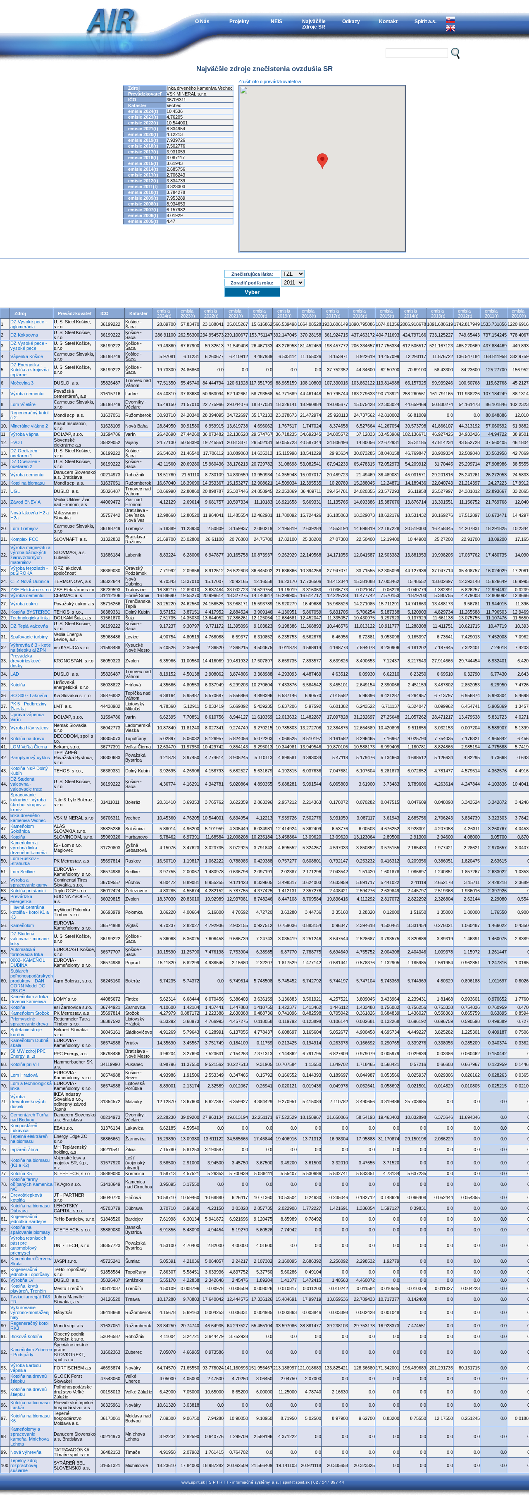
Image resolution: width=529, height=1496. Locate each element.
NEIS (276, 21)
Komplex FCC (24, 539)
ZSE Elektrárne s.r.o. (31, 589)
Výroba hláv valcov (29, 727)
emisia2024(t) (164, 313)
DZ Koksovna (24, 334)
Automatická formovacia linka (26, 952)
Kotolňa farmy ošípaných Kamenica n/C (31, 1184)
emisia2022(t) (211, 313)
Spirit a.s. (425, 21)
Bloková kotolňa (26, 1336)
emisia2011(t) (492, 313)
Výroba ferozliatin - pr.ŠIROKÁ (29, 571)
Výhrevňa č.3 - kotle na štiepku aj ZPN (30, 647)
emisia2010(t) (519, 313)
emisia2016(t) (360, 313)
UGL (15, 491)
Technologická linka (30, 617)
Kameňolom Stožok (29, 1013)
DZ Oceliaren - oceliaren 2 (25, 464)
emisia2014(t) (411, 313)
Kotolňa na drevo (27, 738)
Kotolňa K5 (21, 1173)
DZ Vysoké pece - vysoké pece (28, 346)
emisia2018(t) (309, 313)
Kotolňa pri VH (24, 1064)
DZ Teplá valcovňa (29, 626)
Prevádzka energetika (21, 899)
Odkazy (351, 21)
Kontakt (388, 21)
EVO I (16, 442)
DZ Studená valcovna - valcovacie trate (26, 784)
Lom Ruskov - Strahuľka (24, 861)
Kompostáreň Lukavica (23, 1128)
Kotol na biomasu (27, 482)
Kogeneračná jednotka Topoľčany (30, 1272)
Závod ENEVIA (25, 501)
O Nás (202, 21)
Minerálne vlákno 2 (29, 425)
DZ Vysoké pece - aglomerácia (28, 324)
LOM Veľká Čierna (28, 746)
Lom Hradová (24, 1075)
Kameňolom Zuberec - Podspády (31, 1352)
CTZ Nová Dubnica (29, 581)
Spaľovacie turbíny (29, 636)
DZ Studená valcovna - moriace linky (29, 938)
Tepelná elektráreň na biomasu (29, 1139)
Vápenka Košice (26, 356)
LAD (14, 674)
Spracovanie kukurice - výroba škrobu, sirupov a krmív (28, 802)
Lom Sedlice (22, 871)
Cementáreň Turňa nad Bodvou (29, 1117)
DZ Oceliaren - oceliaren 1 (25, 453)
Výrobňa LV (21, 1280)
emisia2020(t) (260, 313)
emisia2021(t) (236, 313)
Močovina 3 (21, 382)
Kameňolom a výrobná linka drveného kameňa (28, 847)
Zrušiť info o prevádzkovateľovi (269, 81)
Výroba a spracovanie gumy (29, 882)
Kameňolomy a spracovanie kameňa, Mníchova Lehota (29, 1436)
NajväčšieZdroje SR (314, 24)
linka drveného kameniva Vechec (28, 818)
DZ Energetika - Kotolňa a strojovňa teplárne (29, 369)
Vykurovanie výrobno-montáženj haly (29, 1312)
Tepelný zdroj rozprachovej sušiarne (23, 1465)
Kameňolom (22, 925)
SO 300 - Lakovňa (28, 695)
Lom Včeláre (23, 404)
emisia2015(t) (387, 313)
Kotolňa (17, 684)
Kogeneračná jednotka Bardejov (28, 1219)
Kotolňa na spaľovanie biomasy (30, 1230)
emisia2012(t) (465, 313)
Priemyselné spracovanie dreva (29, 1021)
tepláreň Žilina (24, 1149)
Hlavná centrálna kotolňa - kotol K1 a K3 (29, 912)
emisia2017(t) (333, 313)
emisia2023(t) (188, 313)
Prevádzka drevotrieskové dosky (25, 660)
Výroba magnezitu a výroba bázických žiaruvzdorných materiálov (30, 555)
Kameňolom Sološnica (22, 829)
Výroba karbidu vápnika (25, 1368)
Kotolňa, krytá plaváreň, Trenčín (28, 1288)
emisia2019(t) (284, 313)
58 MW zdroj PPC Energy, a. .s (28, 1054)
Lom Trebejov (24, 528)
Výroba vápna (24, 434)
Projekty (239, 21)
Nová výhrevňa (25, 1452)
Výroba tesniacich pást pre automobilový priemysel (28, 1245)
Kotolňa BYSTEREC (30, 611)
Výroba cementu (26, 393)
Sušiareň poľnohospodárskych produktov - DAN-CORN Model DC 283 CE (31, 980)
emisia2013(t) (438, 313)
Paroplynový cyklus (30, 757)
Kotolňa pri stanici (27, 890)
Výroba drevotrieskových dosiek (27, 1101)
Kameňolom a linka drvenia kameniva (29, 999)
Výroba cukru (24, 603)
